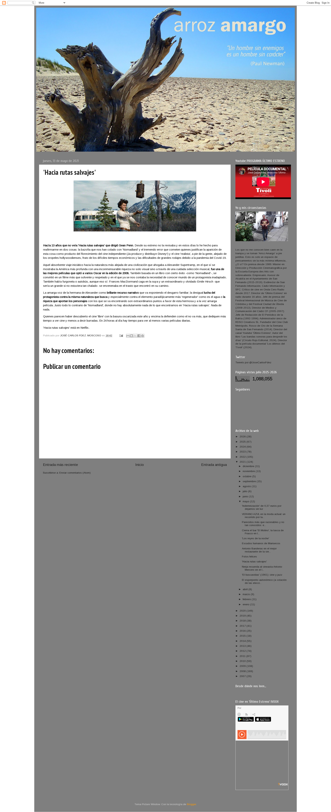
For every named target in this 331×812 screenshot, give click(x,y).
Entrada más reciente (60, 465)
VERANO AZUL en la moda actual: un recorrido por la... (263, 516)
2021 (243, 461)
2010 (243, 661)
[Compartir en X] (135, 336)
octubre (247, 476)
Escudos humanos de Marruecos (261, 543)
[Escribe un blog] (132, 336)
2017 (243, 625)
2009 (243, 666)
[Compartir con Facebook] (139, 336)
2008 (243, 671)
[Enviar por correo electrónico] (128, 336)
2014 (243, 641)
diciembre (249, 466)
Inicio (139, 465)
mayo (246, 501)
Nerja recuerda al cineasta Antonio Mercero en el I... (262, 568)
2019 (243, 615)
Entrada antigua (214, 465)
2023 (243, 451)
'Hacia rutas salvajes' (254, 561)
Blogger (191, 804)
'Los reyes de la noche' (255, 538)
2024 (243, 446)
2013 (243, 646)
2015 (243, 635)
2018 (243, 620)
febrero (247, 599)
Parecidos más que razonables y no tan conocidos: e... (263, 524)
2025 (243, 441)
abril (245, 589)
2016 (243, 630)
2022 (243, 456)
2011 (243, 656)
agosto (247, 486)
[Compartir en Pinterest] (142, 336)
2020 (243, 610)
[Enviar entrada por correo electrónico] (121, 335)
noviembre (249, 471)
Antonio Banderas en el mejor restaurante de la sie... (259, 550)
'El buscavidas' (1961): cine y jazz (262, 574)
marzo (247, 594)
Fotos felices (249, 556)
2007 (243, 676)
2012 (243, 650)
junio (246, 496)
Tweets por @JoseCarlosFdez (253, 362)
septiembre (250, 481)
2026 (243, 436)
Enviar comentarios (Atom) (75, 472)
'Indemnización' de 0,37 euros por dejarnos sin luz (261, 507)
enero (246, 604)
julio (245, 491)
